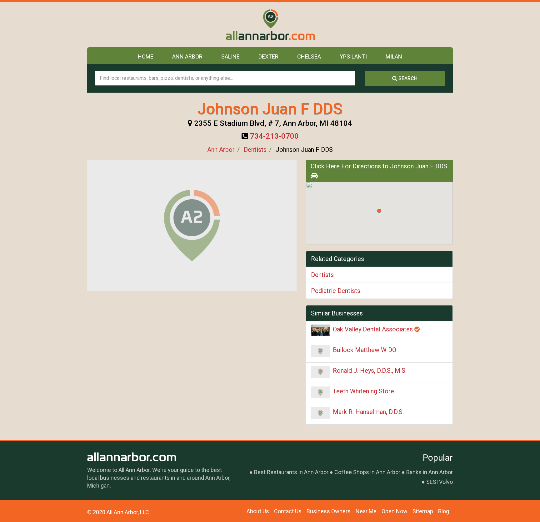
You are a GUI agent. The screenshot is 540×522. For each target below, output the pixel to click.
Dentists (255, 149)
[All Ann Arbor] (270, 24)
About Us (258, 511)
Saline (230, 56)
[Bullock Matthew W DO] (320, 351)
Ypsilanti (353, 56)
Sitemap (422, 511)
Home (145, 56)
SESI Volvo (439, 481)
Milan (394, 56)
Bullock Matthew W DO (364, 350)
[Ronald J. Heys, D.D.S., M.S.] (320, 372)
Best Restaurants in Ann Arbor (291, 472)
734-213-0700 (274, 136)
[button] (379, 210)
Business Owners (329, 511)
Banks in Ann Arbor (429, 472)
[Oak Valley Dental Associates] (320, 330)
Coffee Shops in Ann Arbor (367, 472)
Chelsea (309, 56)
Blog (443, 511)
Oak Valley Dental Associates (373, 329)
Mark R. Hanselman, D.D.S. (368, 412)
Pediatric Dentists (335, 290)
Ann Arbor (187, 56)
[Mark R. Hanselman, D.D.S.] (320, 413)
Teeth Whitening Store (363, 391)
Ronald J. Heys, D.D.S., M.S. (370, 370)
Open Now (395, 511)
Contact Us (288, 511)
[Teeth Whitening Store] (320, 392)
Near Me (366, 511)
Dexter (268, 56)
